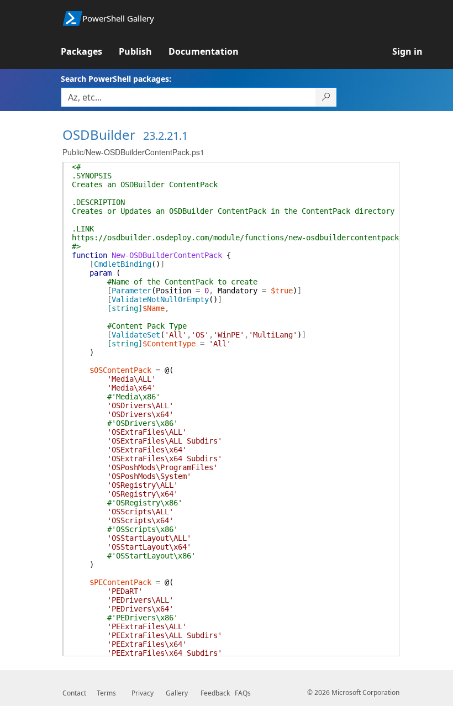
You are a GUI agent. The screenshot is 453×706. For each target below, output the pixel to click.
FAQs (243, 693)
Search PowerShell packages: (116, 78)
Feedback (215, 693)
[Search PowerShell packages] (326, 97)
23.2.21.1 (165, 135)
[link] (90, 51)
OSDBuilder (98, 134)
